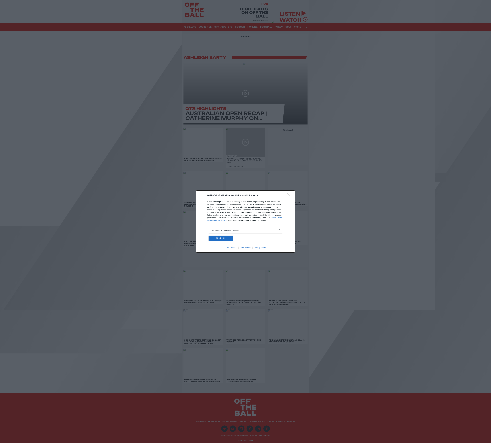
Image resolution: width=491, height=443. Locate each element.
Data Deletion (231, 248)
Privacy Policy (260, 248)
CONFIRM (221, 238)
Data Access (245, 248)
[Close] (289, 195)
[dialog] (245, 221)
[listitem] (245, 230)
